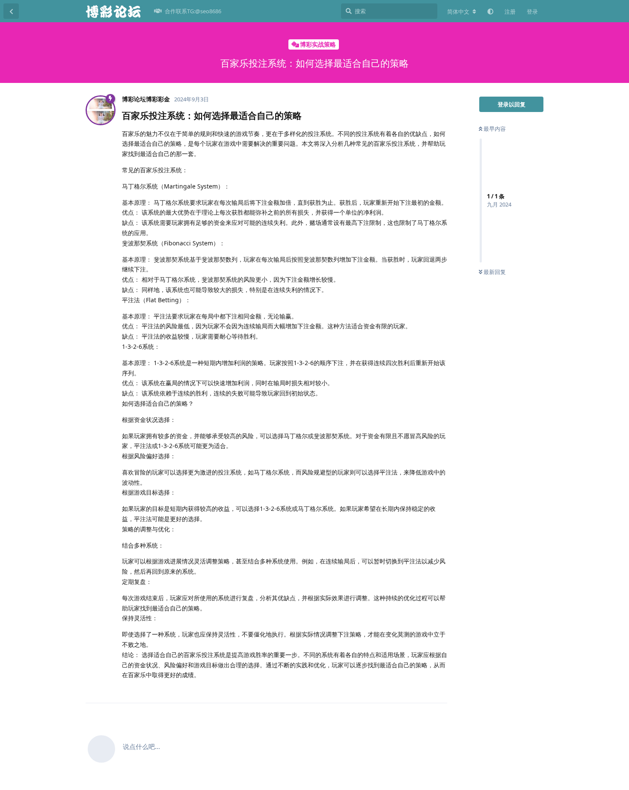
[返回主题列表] (11, 11)
